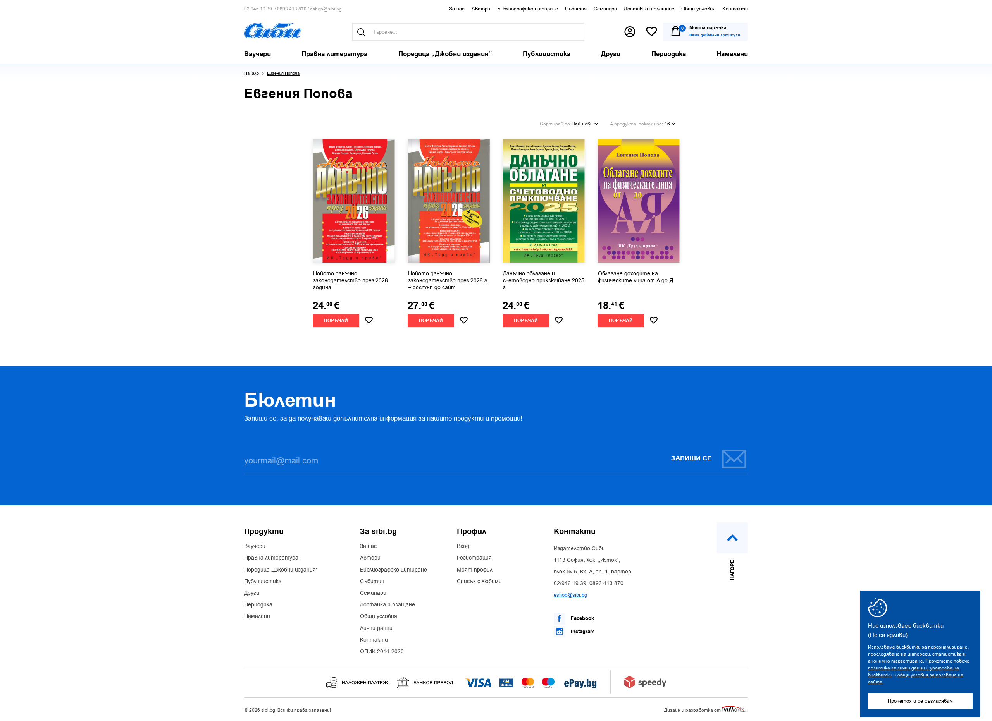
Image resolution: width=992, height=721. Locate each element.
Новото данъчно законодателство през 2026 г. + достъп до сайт (448, 280)
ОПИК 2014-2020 (382, 651)
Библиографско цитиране (527, 8)
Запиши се (691, 458)
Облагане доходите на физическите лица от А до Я (635, 277)
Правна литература (271, 557)
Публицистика (263, 581)
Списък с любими (479, 581)
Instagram (582, 631)
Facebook (581, 618)
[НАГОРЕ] (732, 537)
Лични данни (376, 628)
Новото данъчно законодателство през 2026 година (350, 280)
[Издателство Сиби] (272, 30)
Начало (251, 73)
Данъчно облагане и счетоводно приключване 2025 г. (543, 280)
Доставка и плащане (649, 8)
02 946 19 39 (258, 9)
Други (251, 593)
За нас (457, 8)
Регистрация (474, 557)
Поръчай (336, 321)
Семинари (605, 8)
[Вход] (630, 31)
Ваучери (254, 546)
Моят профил (475, 569)
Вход (463, 546)
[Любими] (652, 32)
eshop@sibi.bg (326, 9)
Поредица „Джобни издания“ (281, 569)
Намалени (257, 616)
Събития (576, 8)
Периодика (258, 604)
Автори (481, 8)
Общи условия (698, 8)
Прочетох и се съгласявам (920, 701)
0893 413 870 (292, 9)
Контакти (735, 8)
